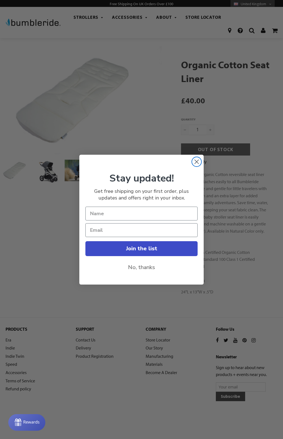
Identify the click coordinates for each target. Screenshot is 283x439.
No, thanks (141, 267)
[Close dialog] (196, 162)
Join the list (141, 248)
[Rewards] (26, 422)
